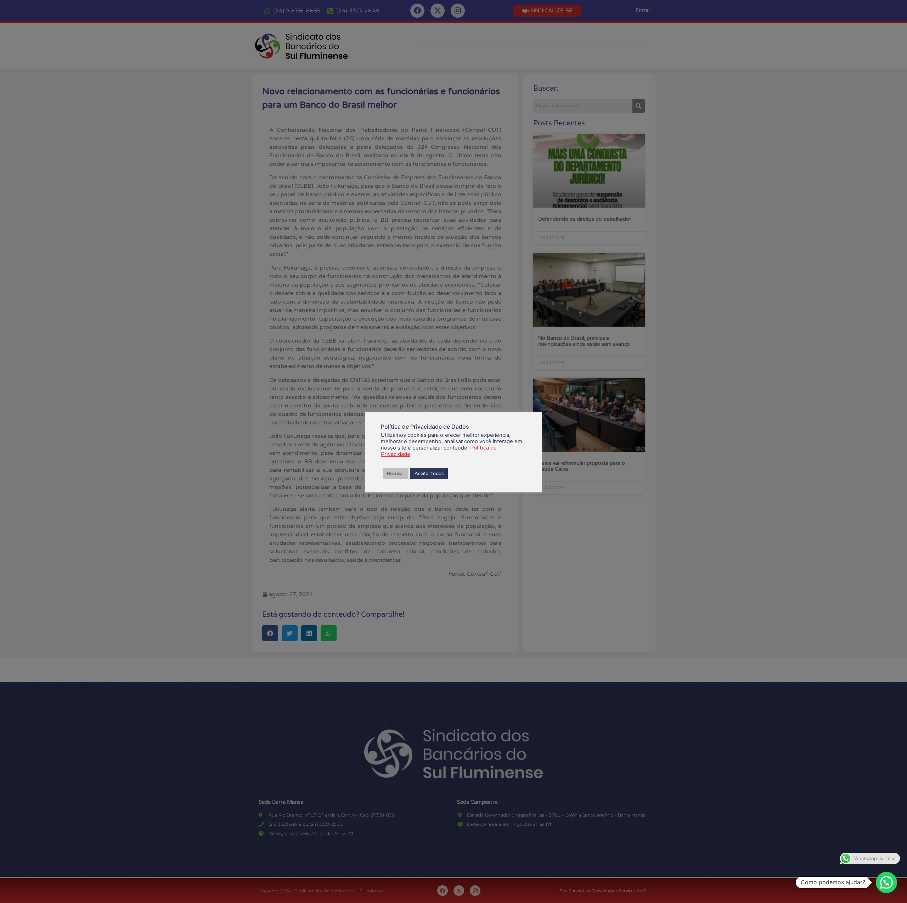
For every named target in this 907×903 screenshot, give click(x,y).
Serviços (553, 46)
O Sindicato (460, 46)
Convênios (597, 46)
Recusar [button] (395, 473)
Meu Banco (509, 46)
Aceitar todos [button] (429, 473)
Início (427, 46)
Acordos (634, 46)
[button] (886, 882)
